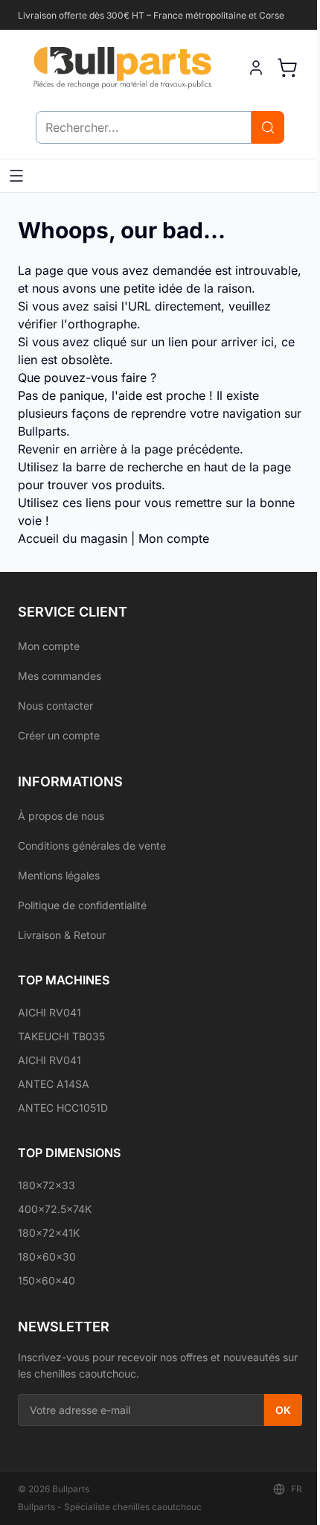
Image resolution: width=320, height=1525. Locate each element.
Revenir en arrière (67, 449)
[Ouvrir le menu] (16, 175)
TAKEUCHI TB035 (61, 1036)
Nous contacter (55, 705)
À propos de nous (61, 815)
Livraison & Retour (62, 935)
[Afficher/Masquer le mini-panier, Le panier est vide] (287, 68)
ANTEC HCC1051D (63, 1107)
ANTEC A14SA (53, 1083)
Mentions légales (59, 875)
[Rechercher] (268, 127)
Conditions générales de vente (92, 845)
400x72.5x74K (55, 1209)
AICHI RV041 (49, 1012)
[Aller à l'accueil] (122, 67)
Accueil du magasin (72, 538)
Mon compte (173, 538)
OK (283, 1410)
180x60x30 (47, 1256)
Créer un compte (59, 735)
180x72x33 (46, 1185)
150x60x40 (46, 1280)
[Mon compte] (256, 67)
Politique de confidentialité (82, 905)
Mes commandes (59, 675)
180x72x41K (49, 1232)
